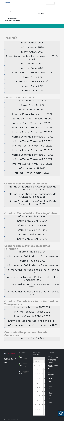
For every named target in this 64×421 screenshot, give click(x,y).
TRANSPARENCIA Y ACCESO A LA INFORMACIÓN (12, 19)
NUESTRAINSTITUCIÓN (8, 11)
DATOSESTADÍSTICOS (24, 11)
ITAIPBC (5, 419)
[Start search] (47, 3)
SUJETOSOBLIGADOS (33, 11)
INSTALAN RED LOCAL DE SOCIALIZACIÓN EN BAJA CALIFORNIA (26, 374)
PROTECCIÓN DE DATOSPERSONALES (41, 12)
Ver (5, 45)
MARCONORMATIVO (16, 11)
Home (51, 26)
